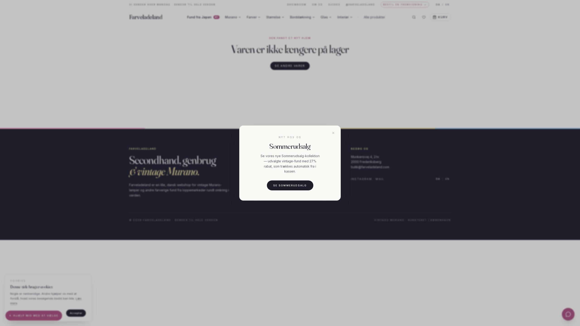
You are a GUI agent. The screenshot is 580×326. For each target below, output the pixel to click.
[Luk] (333, 132)
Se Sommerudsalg (290, 185)
